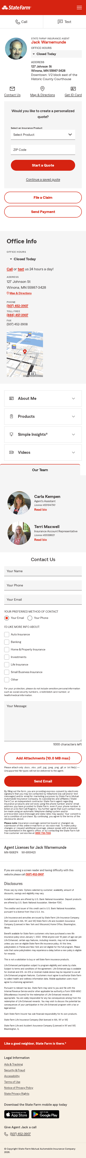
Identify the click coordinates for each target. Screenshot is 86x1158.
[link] (21, 7)
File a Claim (43, 197)
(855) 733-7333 (43, 833)
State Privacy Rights (16, 1093)
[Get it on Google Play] (45, 1114)
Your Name (15, 571)
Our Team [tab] (40, 470)
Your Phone (15, 585)
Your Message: (17, 706)
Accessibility (12, 1076)
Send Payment (43, 212)
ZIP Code (19, 149)
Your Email (14, 599)
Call (10, 269)
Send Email (43, 781)
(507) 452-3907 (17, 306)
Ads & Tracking (13, 1064)
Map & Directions (21, 293)
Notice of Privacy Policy (18, 1087)
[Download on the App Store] (16, 1114)
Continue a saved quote (43, 179)
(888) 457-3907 (17, 315)
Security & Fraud (14, 1070)
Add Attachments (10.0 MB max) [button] (43, 758)
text (21, 269)
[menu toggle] (79, 8)
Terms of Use (12, 1082)
